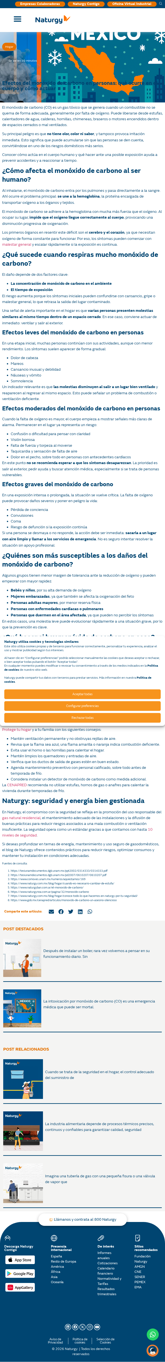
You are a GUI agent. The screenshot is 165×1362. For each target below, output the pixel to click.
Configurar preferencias (82, 706)
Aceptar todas (82, 694)
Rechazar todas (83, 718)
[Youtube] (97, 1327)
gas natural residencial (21, 817)
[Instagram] (90, 1327)
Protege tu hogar (16, 729)
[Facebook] (75, 1327)
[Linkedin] (68, 1327)
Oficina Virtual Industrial (131, 4)
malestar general (16, 244)
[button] (51, 911)
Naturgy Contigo (86, 4)
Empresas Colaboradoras (40, 4)
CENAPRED (17, 785)
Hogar (9, 47)
